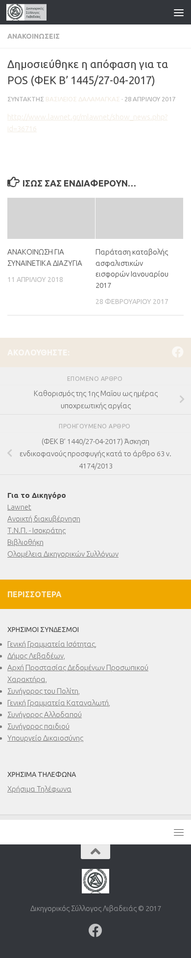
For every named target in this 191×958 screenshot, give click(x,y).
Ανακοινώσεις (33, 36)
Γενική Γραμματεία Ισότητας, (51, 644)
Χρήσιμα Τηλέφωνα (39, 789)
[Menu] (179, 12)
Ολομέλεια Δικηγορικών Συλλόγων (63, 554)
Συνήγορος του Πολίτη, (43, 691)
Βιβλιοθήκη (25, 542)
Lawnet (19, 507)
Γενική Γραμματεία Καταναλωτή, (58, 703)
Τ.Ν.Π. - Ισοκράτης (36, 530)
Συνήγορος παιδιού (38, 726)
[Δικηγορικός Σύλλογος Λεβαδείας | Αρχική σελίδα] (33, 12)
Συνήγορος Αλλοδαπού (44, 714)
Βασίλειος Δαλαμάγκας (83, 98)
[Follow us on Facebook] (178, 352)
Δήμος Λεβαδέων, (36, 656)
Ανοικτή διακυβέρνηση (43, 518)
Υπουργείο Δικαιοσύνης (45, 738)
